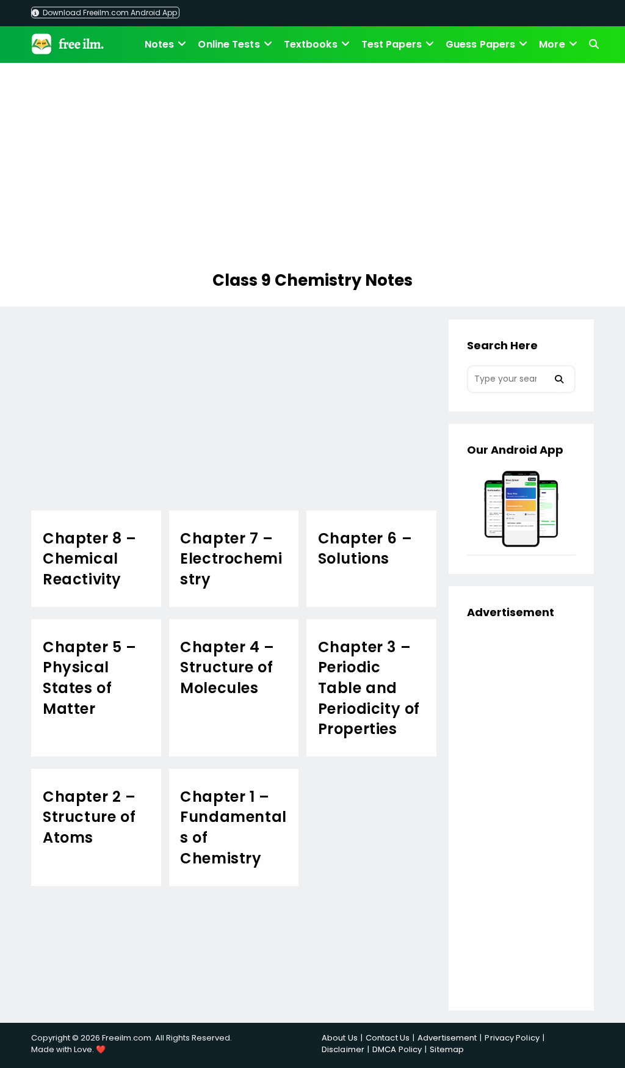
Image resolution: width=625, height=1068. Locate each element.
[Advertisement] (312, 168)
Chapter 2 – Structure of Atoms (89, 817)
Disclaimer (343, 1049)
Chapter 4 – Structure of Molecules (227, 667)
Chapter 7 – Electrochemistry (231, 558)
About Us (340, 1038)
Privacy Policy (512, 1038)
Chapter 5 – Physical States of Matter (90, 678)
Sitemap (447, 1049)
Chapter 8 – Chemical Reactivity (90, 558)
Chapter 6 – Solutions (365, 548)
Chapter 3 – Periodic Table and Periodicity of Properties (369, 688)
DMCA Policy (397, 1049)
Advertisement (447, 1038)
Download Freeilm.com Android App (109, 12)
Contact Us (388, 1038)
